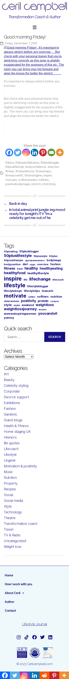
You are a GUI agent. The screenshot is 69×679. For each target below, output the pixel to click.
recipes (54, 301)
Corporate (12, 391)
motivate (11, 180)
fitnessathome (25, 171)
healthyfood (14, 273)
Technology (13, 512)
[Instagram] (26, 152)
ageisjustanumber (35, 260)
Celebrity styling (16, 386)
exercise (53, 167)
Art (6, 374)
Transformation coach (20, 524)
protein (43, 301)
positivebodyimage (17, 184)
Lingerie (10, 460)
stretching (48, 184)
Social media (13, 501)
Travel (8, 529)
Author (9, 602)
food (20, 268)
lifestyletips (32, 290)
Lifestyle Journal (34, 624)
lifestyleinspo (13, 290)
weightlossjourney (20, 309)
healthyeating (51, 268)
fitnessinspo (43, 171)
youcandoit (47, 313)
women (42, 309)
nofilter (31, 297)
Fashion (10, 409)
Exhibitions (12, 403)
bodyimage (54, 260)
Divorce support (16, 397)
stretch (36, 184)
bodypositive (12, 264)
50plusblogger (29, 251)
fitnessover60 (14, 175)
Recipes (10, 489)
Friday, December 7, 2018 (21, 43)
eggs (32, 264)
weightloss (45, 305)
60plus (53, 256)
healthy (31, 268)
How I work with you (18, 584)
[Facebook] (9, 152)
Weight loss (12, 547)
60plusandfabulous (27, 162)
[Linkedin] (34, 152)
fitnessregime (33, 175)
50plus (9, 162)
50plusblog (10, 251)
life (25, 279)
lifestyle (14, 285)
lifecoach (58, 279)
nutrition (56, 296)
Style (8, 506)
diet (25, 264)
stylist (16, 305)
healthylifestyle (38, 273)
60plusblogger (50, 162)
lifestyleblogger (37, 286)
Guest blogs (13, 420)
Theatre (10, 518)
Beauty (9, 380)
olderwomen (11, 301)
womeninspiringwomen (20, 313)
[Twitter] (17, 152)
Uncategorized (15, 541)
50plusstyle (40, 256)
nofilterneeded (27, 180)
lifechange (40, 279)
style (8, 305)
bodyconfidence (35, 167)
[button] (34, 27)
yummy (9, 317)
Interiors (10, 437)
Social (8, 495)
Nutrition (10, 478)
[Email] (51, 152)
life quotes (12, 443)
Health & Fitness (16, 426)
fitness (9, 171)
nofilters (43, 180)
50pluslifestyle (18, 255)
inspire (48, 175)
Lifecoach (11, 449)
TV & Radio (12, 535)
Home (9, 575)
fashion (55, 264)
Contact (10, 610)
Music (8, 472)
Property (11, 483)
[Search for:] (22, 337)
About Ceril (12, 593)
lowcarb (47, 291)
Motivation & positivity (20, 466)
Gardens (10, 414)
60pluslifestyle (14, 167)
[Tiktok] (26, 637)
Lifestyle (10, 455)
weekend (28, 305)
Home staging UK (17, 432)
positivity (28, 301)
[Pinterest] (43, 152)
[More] (60, 152)
